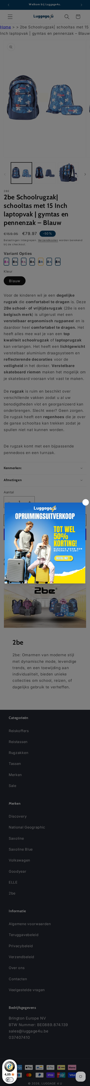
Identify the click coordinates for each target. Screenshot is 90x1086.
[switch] (10, 1079)
